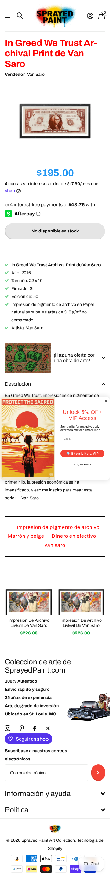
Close (55, 794)
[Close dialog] (106, 401)
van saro (55, 545)
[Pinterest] (22, 728)
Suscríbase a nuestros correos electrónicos (36, 755)
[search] (20, 16)
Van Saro (36, 74)
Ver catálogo (8, 16)
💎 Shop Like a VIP (82, 453)
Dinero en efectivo (74, 536)
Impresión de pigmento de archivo (58, 527)
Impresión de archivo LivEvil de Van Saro (29, 623)
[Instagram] (7, 728)
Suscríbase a (98, 772)
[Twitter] (48, 728)
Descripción (18, 383)
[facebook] (34, 728)
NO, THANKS (82, 464)
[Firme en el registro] (90, 16)
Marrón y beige (27, 536)
